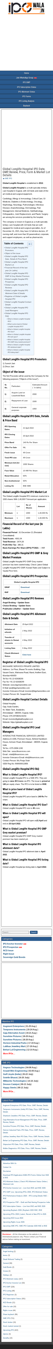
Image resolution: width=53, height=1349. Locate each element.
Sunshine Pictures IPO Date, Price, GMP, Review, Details (24, 1126)
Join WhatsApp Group (25, 77)
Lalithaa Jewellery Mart (14, 1046)
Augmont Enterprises (14, 1026)
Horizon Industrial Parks (15, 1043)
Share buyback (8, 1314)
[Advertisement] (26, 43)
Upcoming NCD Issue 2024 (13, 1218)
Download (25, 587)
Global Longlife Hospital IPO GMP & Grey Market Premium (17, 274)
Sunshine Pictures (12, 1036)
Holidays (6, 1275)
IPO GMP (26, 82)
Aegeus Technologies (13, 1067)
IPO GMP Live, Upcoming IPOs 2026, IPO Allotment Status (25, 1192)
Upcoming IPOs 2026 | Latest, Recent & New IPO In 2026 (24, 1214)
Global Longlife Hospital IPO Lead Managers (16, 309)
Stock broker (7, 1322)
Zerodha (6, 1338)
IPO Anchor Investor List (12, 1283)
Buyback (26, 105)
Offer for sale (8, 1306)
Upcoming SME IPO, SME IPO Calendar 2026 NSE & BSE (25, 1226)
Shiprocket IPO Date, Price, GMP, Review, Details (21, 1144)
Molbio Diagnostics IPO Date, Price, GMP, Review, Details (25, 1148)
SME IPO (8, 178)
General (6, 1263)
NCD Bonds (7, 1302)
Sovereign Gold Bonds (14, 957)
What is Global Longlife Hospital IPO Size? (19, 330)
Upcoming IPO (8, 1330)
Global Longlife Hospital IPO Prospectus (16, 280)
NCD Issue (8, 950)
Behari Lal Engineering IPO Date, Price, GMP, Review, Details (26, 1140)
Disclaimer (7, 1171)
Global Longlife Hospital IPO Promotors (16, 249)
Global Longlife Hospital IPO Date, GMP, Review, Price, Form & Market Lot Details (26, 172)
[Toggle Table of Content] (28, 244)
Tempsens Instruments (14, 1029)
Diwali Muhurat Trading (11, 1259)
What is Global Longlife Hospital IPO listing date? (19, 351)
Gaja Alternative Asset (13, 1033)
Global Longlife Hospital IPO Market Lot (16, 263)
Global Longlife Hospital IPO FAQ (16, 314)
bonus (5, 1255)
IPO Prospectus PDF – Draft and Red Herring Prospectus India (26, 1202)
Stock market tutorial (11, 1326)
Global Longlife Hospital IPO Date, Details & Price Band (16, 257)
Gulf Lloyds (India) (12, 1074)
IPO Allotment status (11, 1279)
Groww (5, 1271)
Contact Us (7, 1167)
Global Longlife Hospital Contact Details (18, 303)
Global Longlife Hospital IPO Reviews (16, 286)
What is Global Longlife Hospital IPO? (19, 320)
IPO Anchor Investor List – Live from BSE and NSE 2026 (24, 1188)
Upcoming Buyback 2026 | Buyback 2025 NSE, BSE (22, 1210)
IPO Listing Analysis (26, 101)
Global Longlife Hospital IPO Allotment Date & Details (16, 292)
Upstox (5, 1334)
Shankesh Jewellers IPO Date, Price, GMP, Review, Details (25, 1116)
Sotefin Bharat (10, 1077)
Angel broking (8, 1251)
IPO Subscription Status (26, 87)
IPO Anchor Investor (13, 944)
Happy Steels (9, 1088)
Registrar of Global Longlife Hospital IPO (16, 297)
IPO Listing (7, 1291)
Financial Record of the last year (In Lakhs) (16, 269)
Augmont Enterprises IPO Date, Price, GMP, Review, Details (25, 1105)
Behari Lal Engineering (14, 1050)
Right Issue (8, 954)
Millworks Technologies (14, 1081)
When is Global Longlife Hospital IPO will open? (19, 336)
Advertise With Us (9, 1163)
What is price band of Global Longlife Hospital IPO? (17, 325)
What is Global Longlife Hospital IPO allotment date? (19, 346)
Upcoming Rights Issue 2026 (13, 1222)
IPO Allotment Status (26, 92)
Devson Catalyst (11, 1084)
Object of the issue (12, 253)
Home (26, 73)
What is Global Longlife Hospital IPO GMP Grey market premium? (19, 341)
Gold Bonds (7, 1267)
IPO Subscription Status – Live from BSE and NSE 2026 (24, 1206)
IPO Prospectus (10, 947)
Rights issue (7, 1310)
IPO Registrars (8, 1295)
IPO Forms (26, 96)
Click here (26, 655)
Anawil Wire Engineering (15, 1071)
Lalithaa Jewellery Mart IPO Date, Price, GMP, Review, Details (26, 1136)
